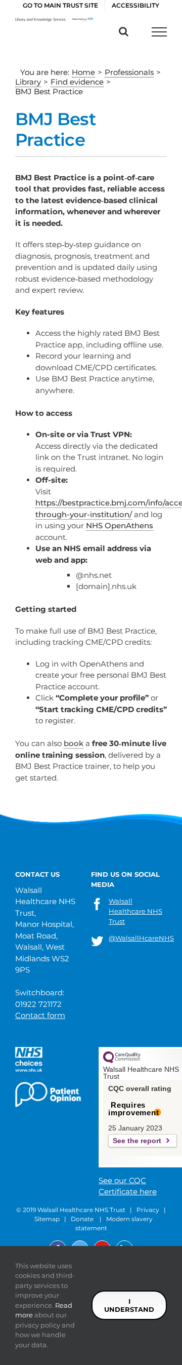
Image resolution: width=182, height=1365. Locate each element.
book (73, 743)
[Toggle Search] (123, 31)
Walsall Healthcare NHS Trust (135, 911)
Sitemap (47, 1219)
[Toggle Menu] (159, 31)
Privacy (147, 1210)
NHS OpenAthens (119, 525)
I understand (129, 1305)
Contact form (40, 1015)
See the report (137, 1141)
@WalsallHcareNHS (141, 938)
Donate (82, 1219)
